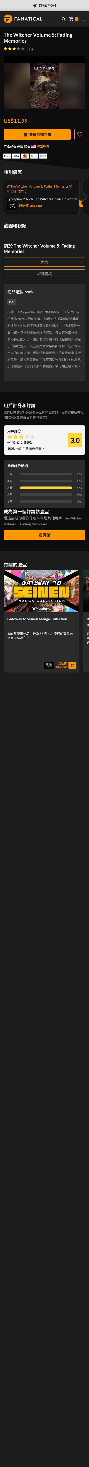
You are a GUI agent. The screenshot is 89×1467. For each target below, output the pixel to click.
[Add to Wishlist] (79, 134)
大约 (44, 262)
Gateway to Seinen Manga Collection (37, 619)
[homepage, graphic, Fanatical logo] (23, 19)
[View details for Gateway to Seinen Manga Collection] (41, 591)
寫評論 (44, 535)
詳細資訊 (44, 274)
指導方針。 (44, 417)
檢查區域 (43, 146)
